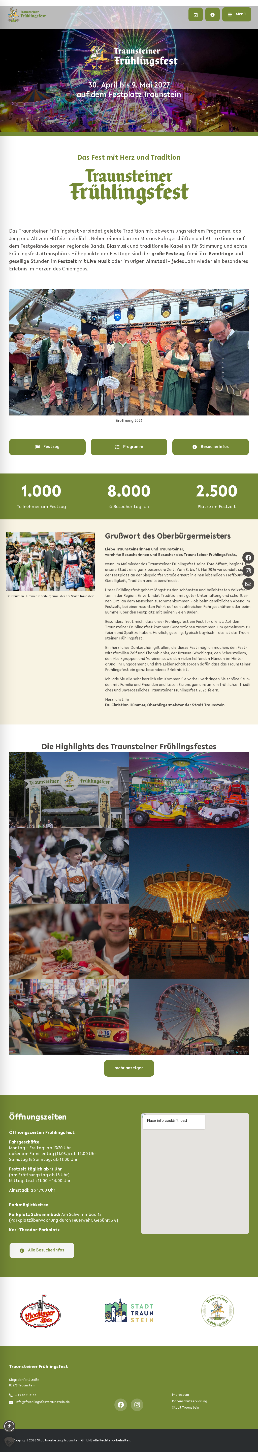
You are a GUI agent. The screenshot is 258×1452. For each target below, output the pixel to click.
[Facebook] (120, 1405)
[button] (9, 1442)
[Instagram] (137, 1405)
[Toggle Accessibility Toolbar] (9, 1426)
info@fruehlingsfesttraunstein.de (42, 1402)
